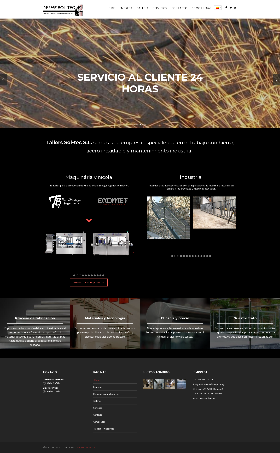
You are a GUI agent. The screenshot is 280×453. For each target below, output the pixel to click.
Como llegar (202, 8)
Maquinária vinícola (88, 177)
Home (110, 8)
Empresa (125, 8)
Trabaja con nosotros (103, 428)
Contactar (140, 100)
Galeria (142, 8)
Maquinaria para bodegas (106, 393)
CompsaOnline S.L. (86, 447)
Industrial (191, 177)
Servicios (160, 8)
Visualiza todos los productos (88, 282)
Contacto (179, 8)
